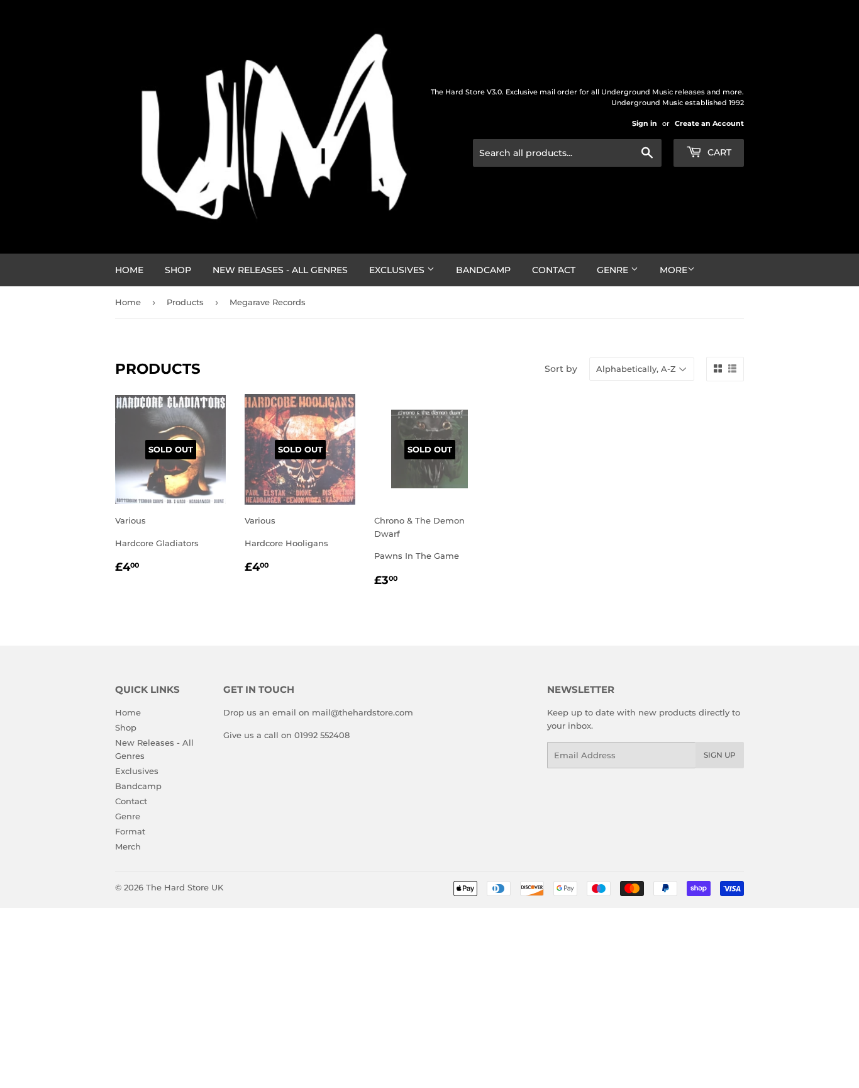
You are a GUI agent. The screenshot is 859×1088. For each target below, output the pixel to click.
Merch (128, 846)
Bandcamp (483, 270)
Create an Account (709, 123)
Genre (614, 270)
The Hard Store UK (184, 887)
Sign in (644, 123)
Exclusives (398, 270)
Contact (553, 270)
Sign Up (720, 755)
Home (129, 270)
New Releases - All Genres (280, 270)
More (673, 270)
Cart (718, 152)
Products (185, 302)
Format (130, 831)
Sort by (561, 368)
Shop (178, 270)
